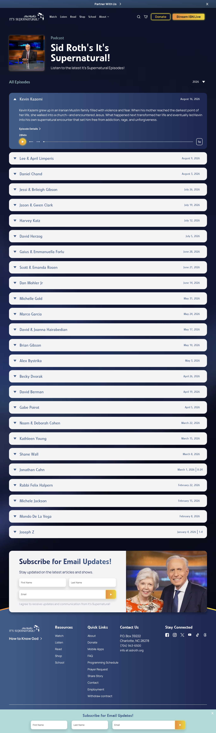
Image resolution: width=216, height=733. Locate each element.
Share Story (95, 676)
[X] (182, 635)
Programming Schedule (103, 662)
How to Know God (24, 638)
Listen (63, 17)
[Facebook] (167, 635)
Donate (160, 17)
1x (200, 142)
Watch (53, 17)
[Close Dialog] (212, 713)
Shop (82, 17)
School (92, 17)
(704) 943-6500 (130, 645)
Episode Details (28, 128)
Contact (93, 682)
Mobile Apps (96, 649)
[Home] (26, 16)
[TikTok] (197, 635)
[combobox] (199, 81)
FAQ (90, 656)
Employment (96, 689)
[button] (207, 4)
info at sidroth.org (132, 650)
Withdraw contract (100, 696)
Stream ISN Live (188, 17)
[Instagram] (175, 635)
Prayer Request (98, 669)
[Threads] (205, 635)
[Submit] (111, 594)
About (102, 17)
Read (73, 17)
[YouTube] (190, 635)
